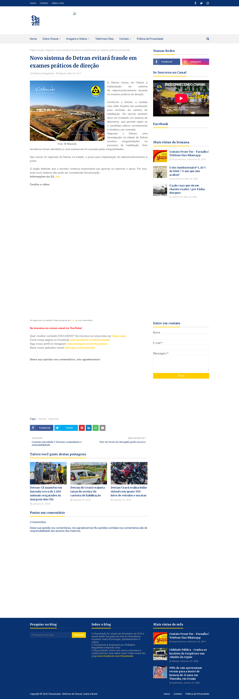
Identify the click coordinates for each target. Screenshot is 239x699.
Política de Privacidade (197, 694)
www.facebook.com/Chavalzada (115, 656)
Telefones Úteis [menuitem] (104, 38)
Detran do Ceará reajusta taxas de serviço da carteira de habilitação (87, 491)
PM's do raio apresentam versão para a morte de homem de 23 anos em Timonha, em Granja (185, 673)
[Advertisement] (58, 281)
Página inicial (37, 50)
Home (33, 3)
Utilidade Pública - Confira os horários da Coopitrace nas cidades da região (188, 653)
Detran (42, 418)
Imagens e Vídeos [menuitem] (76, 38)
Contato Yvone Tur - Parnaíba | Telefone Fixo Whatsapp (189, 153)
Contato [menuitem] (124, 38)
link (58, 176)
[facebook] (195, 3)
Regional (50, 50)
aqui (73, 320)
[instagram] (207, 3)
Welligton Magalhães (43, 73)
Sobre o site (58, 3)
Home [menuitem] (33, 38)
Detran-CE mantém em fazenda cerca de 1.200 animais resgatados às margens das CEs (46, 493)
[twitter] (201, 3)
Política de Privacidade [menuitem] (150, 38)
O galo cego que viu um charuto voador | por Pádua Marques (187, 189)
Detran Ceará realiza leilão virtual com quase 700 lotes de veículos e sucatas (129, 491)
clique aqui (119, 335)
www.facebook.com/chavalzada (90, 339)
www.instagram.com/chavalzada (87, 343)
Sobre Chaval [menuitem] (50, 38)
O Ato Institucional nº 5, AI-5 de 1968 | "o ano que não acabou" (187, 171)
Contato (44, 3)
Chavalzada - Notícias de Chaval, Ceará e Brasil (72, 694)
